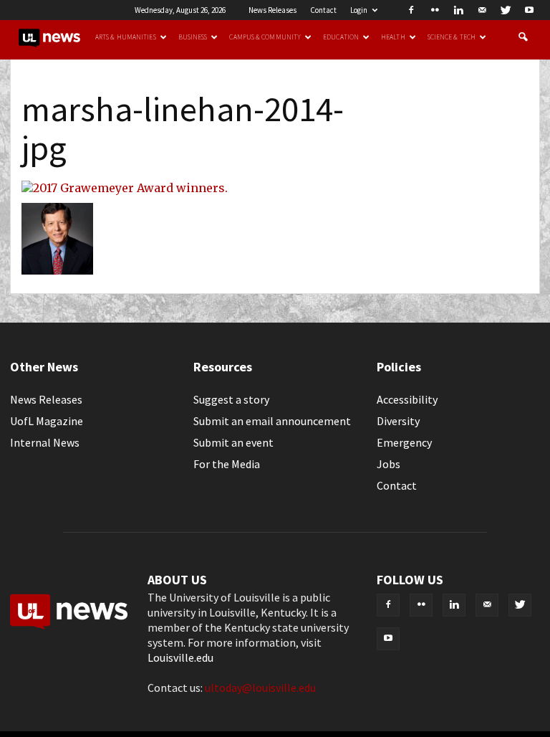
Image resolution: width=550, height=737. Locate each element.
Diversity (398, 421)
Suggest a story (231, 399)
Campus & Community (265, 37)
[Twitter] (505, 10)
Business (193, 37)
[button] (523, 37)
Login (358, 10)
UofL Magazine (46, 421)
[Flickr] (434, 10)
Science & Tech (452, 37)
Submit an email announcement (272, 421)
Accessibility (407, 399)
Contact (323, 10)
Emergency (404, 442)
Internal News (44, 442)
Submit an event (233, 442)
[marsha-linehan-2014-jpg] (124, 188)
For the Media (226, 464)
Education (341, 37)
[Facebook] (411, 10)
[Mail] (482, 10)
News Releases (272, 10)
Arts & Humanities (125, 37)
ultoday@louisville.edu (260, 687)
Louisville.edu (180, 657)
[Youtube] (529, 10)
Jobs (388, 464)
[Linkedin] (458, 10)
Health (393, 37)
